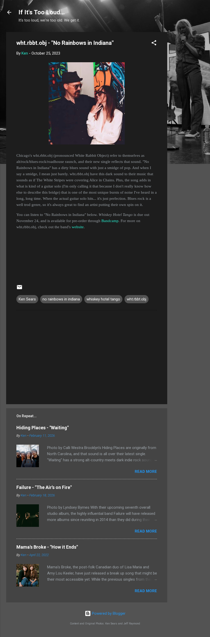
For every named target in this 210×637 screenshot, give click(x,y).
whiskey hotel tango (103, 299)
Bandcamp (110, 221)
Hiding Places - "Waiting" (42, 427)
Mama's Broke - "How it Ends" (47, 547)
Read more (146, 471)
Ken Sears (27, 299)
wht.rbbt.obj (136, 299)
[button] (154, 44)
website (78, 227)
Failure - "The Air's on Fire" (44, 487)
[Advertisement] (187, 109)
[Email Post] (19, 289)
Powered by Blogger (108, 613)
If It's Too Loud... (41, 12)
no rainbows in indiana (61, 299)
